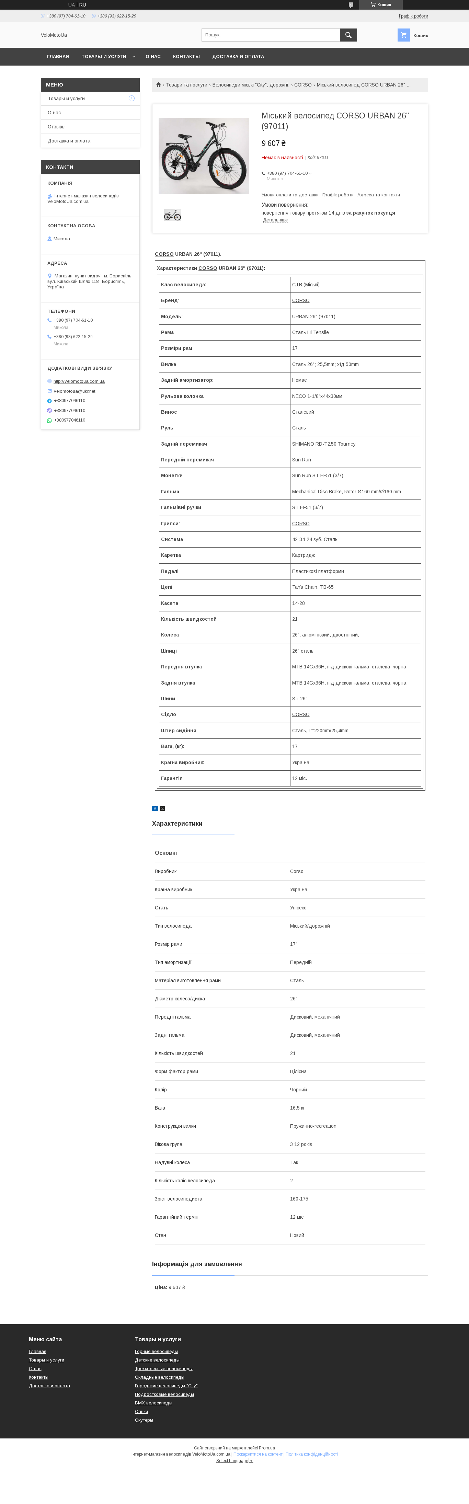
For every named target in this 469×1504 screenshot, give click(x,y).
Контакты (186, 56)
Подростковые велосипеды (164, 1394)
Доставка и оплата (238, 56)
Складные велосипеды (159, 1377)
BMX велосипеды (153, 1402)
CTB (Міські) (306, 284)
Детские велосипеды (157, 1360)
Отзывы (57, 126)
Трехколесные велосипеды (164, 1368)
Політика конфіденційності (312, 1454)
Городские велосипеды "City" (166, 1385)
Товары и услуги (103, 56)
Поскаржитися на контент (258, 1454)
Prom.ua (267, 1448)
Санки (141, 1411)
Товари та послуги (186, 85)
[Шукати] (348, 35)
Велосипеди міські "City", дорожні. (251, 85)
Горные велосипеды (156, 1351)
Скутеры (144, 1420)
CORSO (303, 85)
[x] (162, 809)
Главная (58, 56)
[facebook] (155, 809)
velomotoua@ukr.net (74, 390)
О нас (153, 56)
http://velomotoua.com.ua (79, 381)
